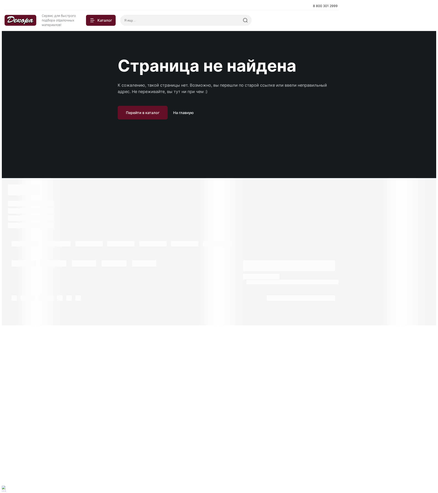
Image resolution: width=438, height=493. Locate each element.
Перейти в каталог (142, 112)
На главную (183, 112)
